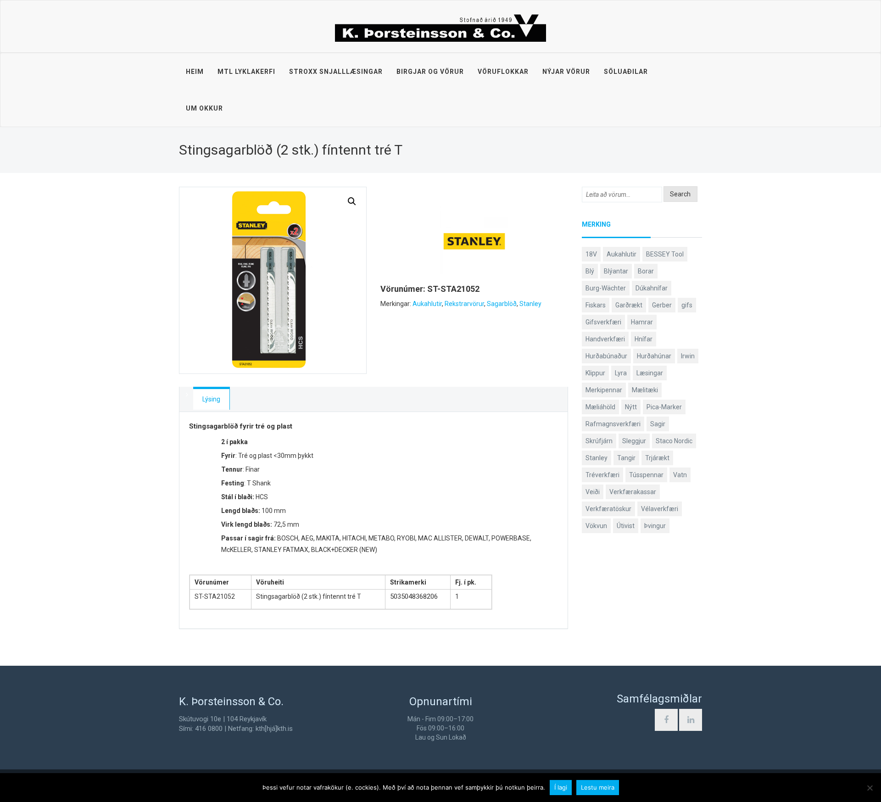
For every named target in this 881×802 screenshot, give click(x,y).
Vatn (680, 475)
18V (591, 254)
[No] (869, 787)
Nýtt (631, 407)
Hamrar (642, 322)
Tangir (626, 458)
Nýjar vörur (566, 71)
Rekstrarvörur (464, 303)
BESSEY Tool (665, 254)
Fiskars (595, 305)
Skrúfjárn (599, 441)
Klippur (595, 373)
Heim (195, 71)
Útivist (626, 525)
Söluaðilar (626, 71)
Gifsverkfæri (603, 322)
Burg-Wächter (605, 288)
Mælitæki (645, 390)
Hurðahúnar (654, 356)
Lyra (621, 373)
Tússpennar (646, 475)
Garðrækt (628, 305)
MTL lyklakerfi (246, 71)
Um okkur (204, 108)
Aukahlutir (427, 303)
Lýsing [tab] (211, 399)
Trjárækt (657, 458)
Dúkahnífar (652, 288)
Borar (646, 271)
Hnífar (643, 339)
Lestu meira (597, 787)
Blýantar (616, 271)
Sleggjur (634, 441)
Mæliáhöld (600, 407)
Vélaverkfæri (659, 508)
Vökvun (596, 525)
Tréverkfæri (602, 475)
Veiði (592, 492)
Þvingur (655, 525)
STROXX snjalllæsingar (336, 71)
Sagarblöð (502, 303)
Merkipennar (603, 390)
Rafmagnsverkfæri (613, 424)
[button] (352, 201)
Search (680, 194)
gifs (686, 305)
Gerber (662, 305)
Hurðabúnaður (606, 356)
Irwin (688, 356)
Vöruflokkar (503, 71)
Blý (589, 271)
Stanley (530, 303)
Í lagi (560, 787)
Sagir (657, 424)
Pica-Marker (664, 407)
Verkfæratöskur (608, 508)
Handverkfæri (605, 339)
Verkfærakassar (632, 492)
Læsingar (649, 373)
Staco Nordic (674, 441)
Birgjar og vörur (430, 71)
